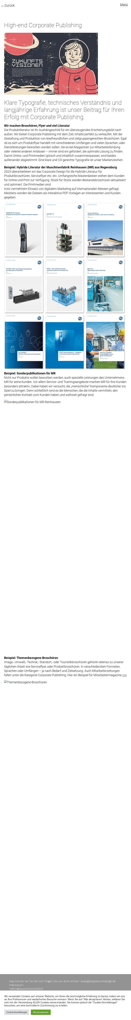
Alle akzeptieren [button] (41, 1012)
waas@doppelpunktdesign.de (98, 981)
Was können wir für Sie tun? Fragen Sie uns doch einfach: (45, 981)
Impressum (16, 985)
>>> (124, 675)
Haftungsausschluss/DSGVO (26, 988)
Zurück (9, 5)
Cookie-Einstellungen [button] (16, 1012)
